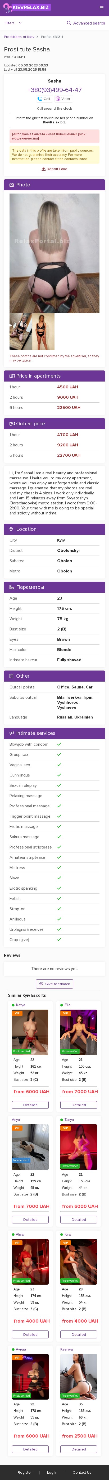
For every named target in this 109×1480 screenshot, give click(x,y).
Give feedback (57, 984)
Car (89, 687)
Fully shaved (69, 660)
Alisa (19, 1234)
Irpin (88, 697)
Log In (52, 1472)
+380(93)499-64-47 (55, 90)
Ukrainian (83, 717)
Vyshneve (66, 707)
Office (63, 687)
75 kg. (63, 618)
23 (59, 598)
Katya (20, 1005)
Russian (64, 717)
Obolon (64, 560)
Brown (63, 639)
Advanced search (89, 23)
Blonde (64, 649)
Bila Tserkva (69, 697)
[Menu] (101, 7)
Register (25, 1472)
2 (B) (61, 629)
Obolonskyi (68, 550)
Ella (66, 1005)
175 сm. (64, 608)
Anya (16, 1120)
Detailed (30, 1105)
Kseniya (66, 1349)
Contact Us (82, 1472)
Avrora (20, 1349)
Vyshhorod (68, 702)
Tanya (68, 1120)
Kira (67, 1234)
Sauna (77, 687)
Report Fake (56, 169)
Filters (10, 23)
